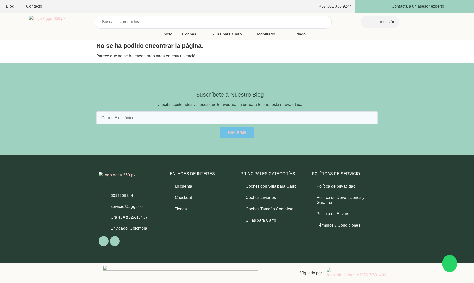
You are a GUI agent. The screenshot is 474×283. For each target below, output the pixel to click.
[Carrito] (436, 22)
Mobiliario (266, 34)
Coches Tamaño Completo (269, 209)
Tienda (181, 209)
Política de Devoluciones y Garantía (341, 200)
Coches (189, 34)
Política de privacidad (336, 186)
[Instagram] (115, 241)
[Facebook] (104, 241)
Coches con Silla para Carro (271, 186)
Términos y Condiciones (338, 225)
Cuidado (298, 34)
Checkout (183, 197)
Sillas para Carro (226, 34)
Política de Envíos (333, 214)
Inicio (167, 34)
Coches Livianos (261, 197)
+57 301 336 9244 (335, 6)
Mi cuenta (183, 186)
